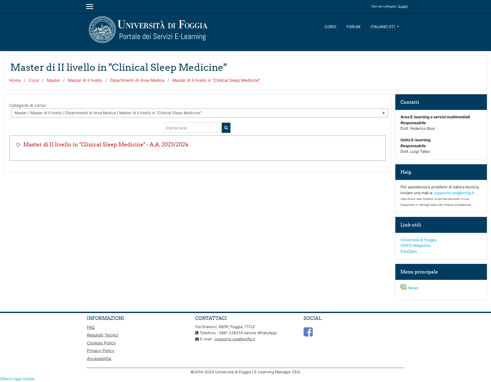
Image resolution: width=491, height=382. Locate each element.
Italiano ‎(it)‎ (383, 26)
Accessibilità (99, 358)
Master (53, 80)
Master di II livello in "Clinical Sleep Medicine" (216, 80)
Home (15, 80)
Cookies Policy (101, 342)
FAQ (91, 327)
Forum (353, 26)
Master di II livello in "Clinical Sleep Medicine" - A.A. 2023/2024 (105, 144)
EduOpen (408, 251)
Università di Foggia (418, 239)
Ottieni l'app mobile (17, 378)
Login (403, 6)
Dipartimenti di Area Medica (137, 80)
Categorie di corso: (28, 105)
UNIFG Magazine (415, 245)
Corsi (330, 26)
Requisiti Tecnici (102, 335)
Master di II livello (85, 80)
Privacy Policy (100, 350)
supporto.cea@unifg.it (454, 192)
